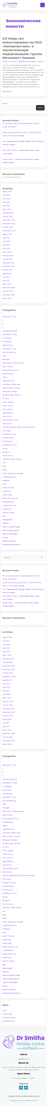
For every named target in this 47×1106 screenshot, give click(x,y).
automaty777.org (9, 349)
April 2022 (6, 248)
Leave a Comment (9, 61)
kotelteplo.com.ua (9, 445)
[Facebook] (21, 1088)
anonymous (6, 342)
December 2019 (8, 295)
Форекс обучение (9, 541)
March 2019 (6, 298)
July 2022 (6, 238)
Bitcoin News (7, 367)
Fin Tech (5, 399)
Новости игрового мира (11, 527)
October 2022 (7, 227)
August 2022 (7, 234)
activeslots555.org (9, 331)
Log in (4, 1010)
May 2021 (5, 281)
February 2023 (7, 213)
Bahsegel (6, 359)
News (4, 470)
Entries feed (7, 1014)
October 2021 (7, 270)
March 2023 (6, 209)
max (4, 463)
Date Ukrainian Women (11, 388)
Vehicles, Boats (8, 513)
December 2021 (8, 263)
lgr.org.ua (5, 452)
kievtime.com (7, 441)
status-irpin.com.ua (9, 498)
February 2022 (7, 256)
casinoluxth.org (8, 381)
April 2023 (6, 206)
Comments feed (8, 1018)
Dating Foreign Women (11, 395)
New (4, 466)
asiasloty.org (7, 345)
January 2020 (7, 291)
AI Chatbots (7, 338)
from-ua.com (7, 409)
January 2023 (7, 216)
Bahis (4, 356)
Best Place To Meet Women (13, 363)
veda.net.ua (6, 509)
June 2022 (6, 241)
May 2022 (6, 245)
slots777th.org (8, 488)
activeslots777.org (9, 334)
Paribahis (5, 480)
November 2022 (8, 224)
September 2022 (9, 231)
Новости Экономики (9, 534)
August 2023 (7, 191)
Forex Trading (7, 402)
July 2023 (6, 195)
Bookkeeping (7, 374)
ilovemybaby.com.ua (10, 420)
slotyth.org (6, 491)
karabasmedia (7, 438)
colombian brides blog (11, 384)
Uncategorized (8, 502)
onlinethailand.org (9, 477)
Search (5, 103)
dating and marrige (9, 391)
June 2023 (6, 199)
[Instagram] (26, 1088)
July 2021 (5, 277)
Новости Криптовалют (10, 530)
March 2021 (6, 284)
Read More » (7, 91)
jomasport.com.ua (9, 434)
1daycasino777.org (9, 317)
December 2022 (8, 220)
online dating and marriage (12, 473)
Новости (5, 523)
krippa (4, 448)
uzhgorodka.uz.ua (9, 505)
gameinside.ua (7, 413)
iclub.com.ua (7, 416)
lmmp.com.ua (7, 456)
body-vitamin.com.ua (10, 370)
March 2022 (6, 252)
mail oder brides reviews (12, 459)
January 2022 (7, 259)
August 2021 (6, 273)
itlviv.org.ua (6, 431)
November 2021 (8, 266)
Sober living (6, 495)
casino (4, 377)
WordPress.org (8, 1021)
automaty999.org (9, 352)
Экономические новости (28, 61)
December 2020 (8, 288)
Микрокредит (7, 520)
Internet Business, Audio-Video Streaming (18, 427)
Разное (5, 538)
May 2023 (6, 202)
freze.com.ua (7, 406)
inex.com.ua (7, 423)
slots (4, 484)
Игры (4, 516)
